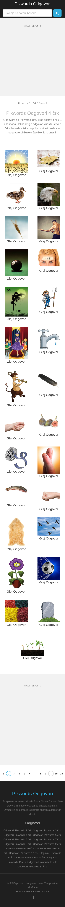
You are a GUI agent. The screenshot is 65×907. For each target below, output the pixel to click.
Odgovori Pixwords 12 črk (23, 853)
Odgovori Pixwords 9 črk (47, 844)
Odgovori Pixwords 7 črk (47, 839)
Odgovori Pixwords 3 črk (47, 830)
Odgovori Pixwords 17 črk (32, 866)
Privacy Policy (24, 891)
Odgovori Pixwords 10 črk (19, 848)
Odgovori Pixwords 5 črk (47, 835)
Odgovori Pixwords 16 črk (42, 862)
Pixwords (23, 103)
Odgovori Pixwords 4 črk (17, 835)
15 (56, 773)
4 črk (34, 103)
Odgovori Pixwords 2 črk (17, 830)
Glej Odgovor (16, 175)
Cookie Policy (41, 891)
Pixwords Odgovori (32, 4)
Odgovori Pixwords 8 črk (17, 844)
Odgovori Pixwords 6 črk (17, 839)
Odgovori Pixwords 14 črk (31, 857)
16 (61, 773)
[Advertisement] (32, 64)
